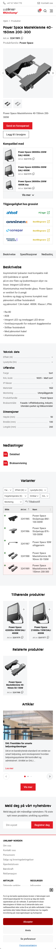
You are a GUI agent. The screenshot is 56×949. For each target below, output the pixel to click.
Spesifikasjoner (28, 254)
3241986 (25, 531)
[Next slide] (53, 73)
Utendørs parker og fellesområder (37, 405)
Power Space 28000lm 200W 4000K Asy (32, 183)
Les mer (9, 768)
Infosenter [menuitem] (35, 885)
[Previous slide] (3, 73)
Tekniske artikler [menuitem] (11, 885)
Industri (48, 402)
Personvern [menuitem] (9, 854)
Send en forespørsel (17, 125)
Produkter (16, 20)
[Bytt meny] (51, 10)
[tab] (25, 776)
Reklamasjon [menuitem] (10, 873)
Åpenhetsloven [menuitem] (11, 864)
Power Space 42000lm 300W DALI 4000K (32, 169)
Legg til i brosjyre (16, 134)
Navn (35, 509)
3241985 (25, 518)
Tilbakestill (34, 501)
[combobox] (8, 489)
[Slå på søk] (45, 10)
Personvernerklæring (28, 945)
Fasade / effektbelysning (32, 402)
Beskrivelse (9, 254)
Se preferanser (28, 938)
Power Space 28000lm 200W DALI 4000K (32, 153)
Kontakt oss (47, 3)
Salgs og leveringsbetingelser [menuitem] (18, 859)
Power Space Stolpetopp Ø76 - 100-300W (41, 531)
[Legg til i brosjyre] (24, 609)
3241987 (25, 543)
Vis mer (26, 194)
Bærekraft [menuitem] (8, 868)
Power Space (26, 42)
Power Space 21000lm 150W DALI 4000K (41, 630)
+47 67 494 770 (14, 3)
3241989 (25, 568)
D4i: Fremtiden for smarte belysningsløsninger (18, 745)
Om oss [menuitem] (7, 845)
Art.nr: (23, 509)
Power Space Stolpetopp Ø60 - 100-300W (41, 518)
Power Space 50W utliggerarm (42, 543)
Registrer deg (42, 825)
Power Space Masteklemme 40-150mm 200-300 (42, 568)
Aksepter (28, 921)
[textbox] (8, 490)
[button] (51, 889)
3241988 (25, 556)
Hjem (5, 20)
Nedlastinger (48, 254)
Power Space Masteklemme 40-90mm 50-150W (42, 556)
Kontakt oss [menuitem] (9, 850)
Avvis (28, 930)
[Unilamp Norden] (19, 11)
